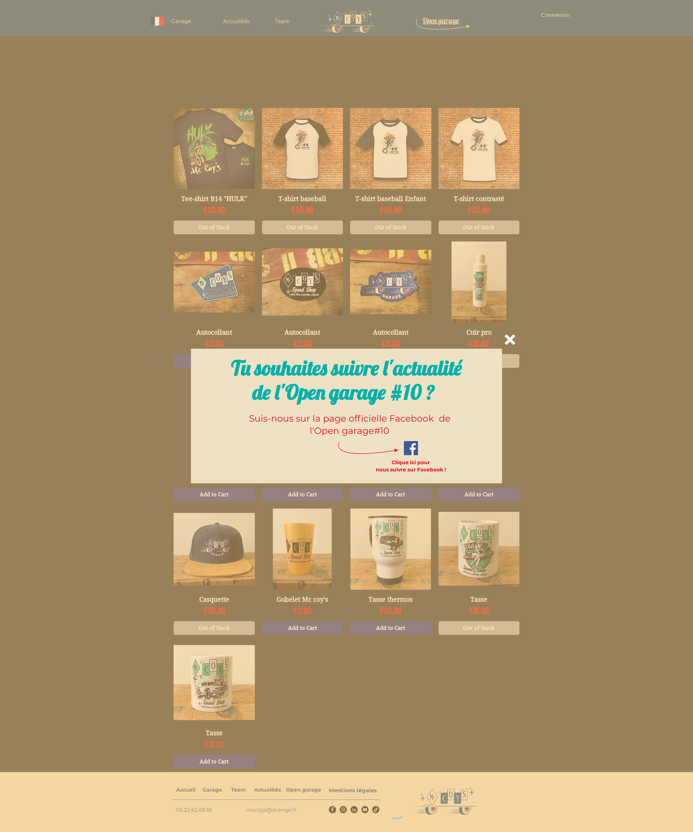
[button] (510, 339)
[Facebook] (411, 448)
